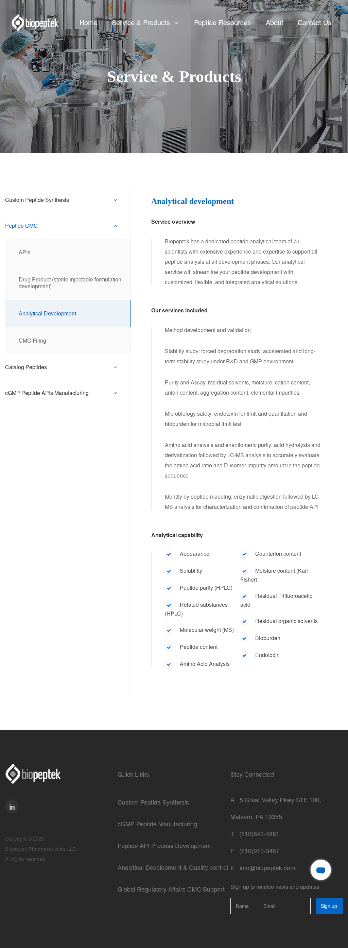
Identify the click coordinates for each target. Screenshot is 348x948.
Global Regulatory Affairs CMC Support (171, 888)
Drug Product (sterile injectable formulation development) (70, 282)
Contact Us (314, 22)
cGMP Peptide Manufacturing (157, 823)
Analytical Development (47, 313)
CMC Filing (32, 340)
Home (89, 22)
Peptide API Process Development (164, 845)
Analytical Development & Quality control (173, 867)
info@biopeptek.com (267, 867)
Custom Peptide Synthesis (153, 801)
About (274, 22)
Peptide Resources (222, 22)
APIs (24, 252)
